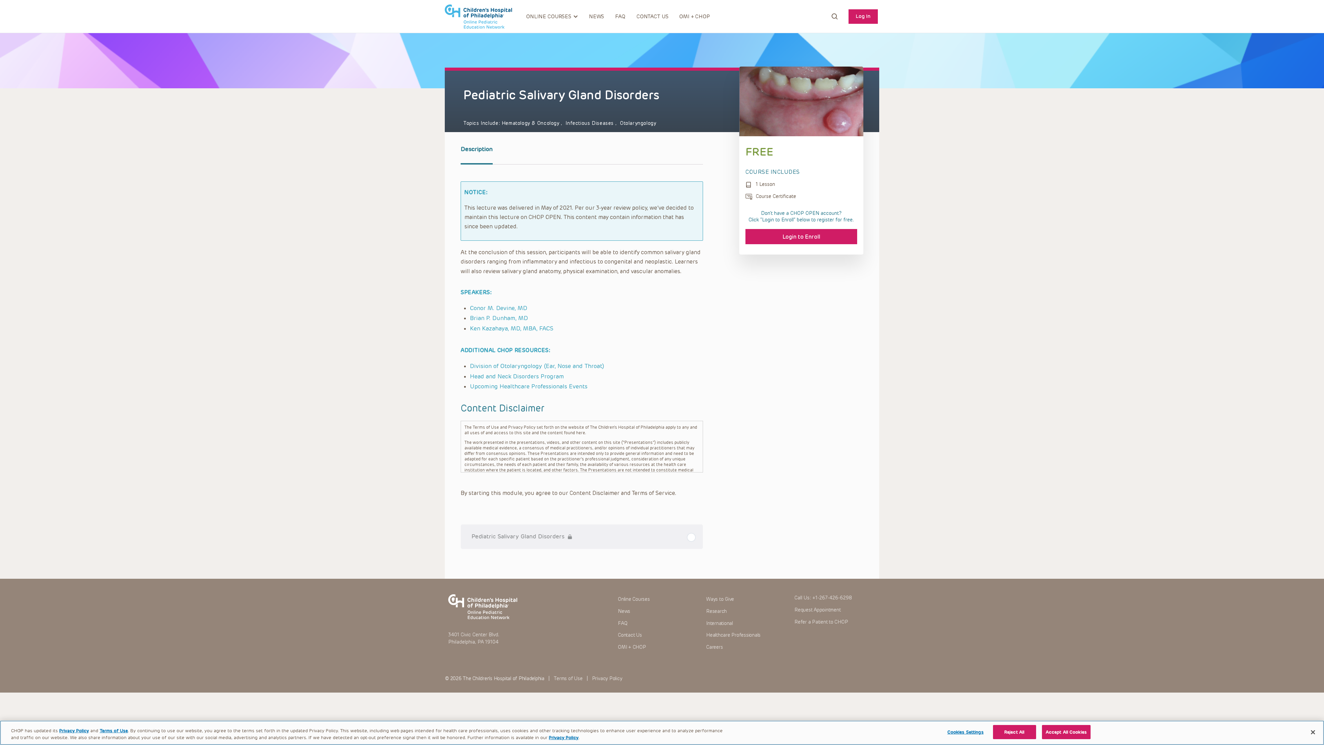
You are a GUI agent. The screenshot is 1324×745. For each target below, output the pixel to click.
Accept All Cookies (1066, 732)
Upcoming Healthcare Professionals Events (529, 386)
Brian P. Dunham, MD (499, 318)
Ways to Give (720, 599)
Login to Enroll (801, 237)
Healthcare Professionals (733, 635)
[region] (662, 733)
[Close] (1313, 732)
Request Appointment (817, 610)
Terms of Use (568, 679)
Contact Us (652, 16)
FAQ (620, 16)
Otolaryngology (638, 123)
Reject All (1014, 732)
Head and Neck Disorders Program (517, 376)
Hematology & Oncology (531, 123)
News (596, 16)
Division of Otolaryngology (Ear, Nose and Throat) (537, 365)
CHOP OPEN (478, 16)
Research (716, 611)
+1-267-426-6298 (832, 598)
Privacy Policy (607, 679)
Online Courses (634, 599)
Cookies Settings (965, 732)
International (719, 623)
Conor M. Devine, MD (498, 308)
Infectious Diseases (590, 123)
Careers (714, 647)
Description (477, 149)
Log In (863, 16)
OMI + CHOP (694, 16)
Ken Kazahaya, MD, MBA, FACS (511, 328)
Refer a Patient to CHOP (821, 622)
